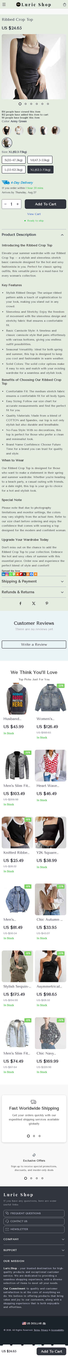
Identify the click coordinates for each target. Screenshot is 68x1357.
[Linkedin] (3, 574)
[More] (35, 574)
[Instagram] (7, 574)
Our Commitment (14, 1288)
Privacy (44, 1330)
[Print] (17, 574)
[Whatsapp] (10, 574)
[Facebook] (31, 574)
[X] (24, 574)
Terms (37, 1330)
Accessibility (57, 1330)
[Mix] (28, 574)
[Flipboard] (21, 574)
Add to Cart (51, 1351)
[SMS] (14, 574)
